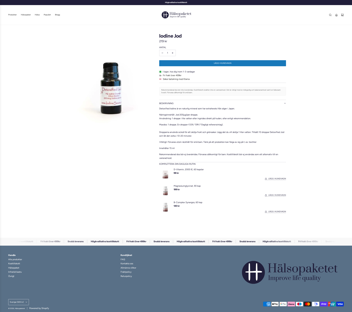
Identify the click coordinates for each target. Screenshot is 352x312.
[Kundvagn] (342, 15)
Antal (162, 47)
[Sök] (330, 15)
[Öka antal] (173, 53)
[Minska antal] (162, 53)
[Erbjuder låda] (336, 15)
